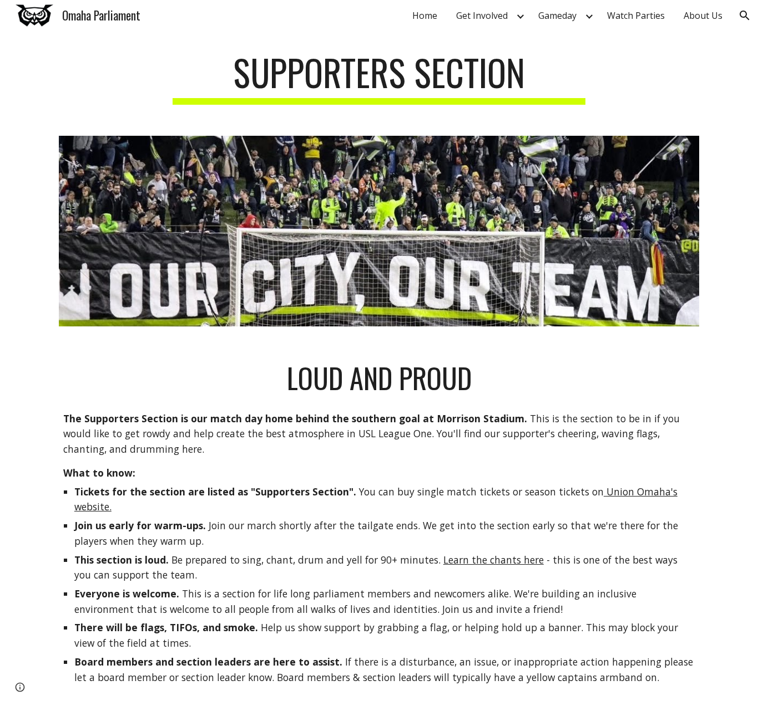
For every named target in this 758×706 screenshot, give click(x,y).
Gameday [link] (557, 15)
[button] (744, 15)
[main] (379, 78)
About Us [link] (703, 15)
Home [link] (424, 15)
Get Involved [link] (482, 15)
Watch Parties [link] (636, 15)
